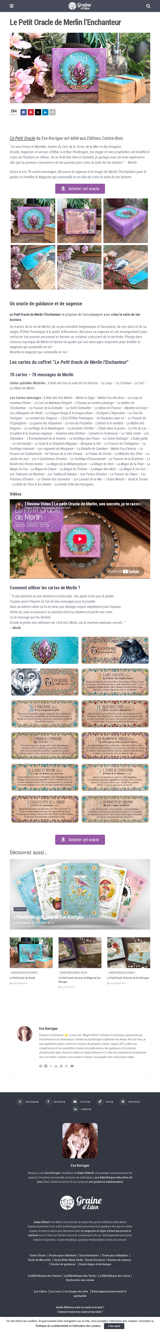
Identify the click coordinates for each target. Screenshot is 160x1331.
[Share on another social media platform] (52, 112)
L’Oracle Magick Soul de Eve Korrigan (48, 917)
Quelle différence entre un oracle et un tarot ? (80, 1307)
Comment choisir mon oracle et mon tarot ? (80, 1311)
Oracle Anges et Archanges (95, 1264)
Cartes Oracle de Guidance (24, 973)
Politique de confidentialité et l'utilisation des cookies (68, 1325)
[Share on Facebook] (23, 112)
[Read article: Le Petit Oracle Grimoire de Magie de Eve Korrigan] (80, 952)
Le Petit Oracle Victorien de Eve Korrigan (128, 977)
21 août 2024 (40, 923)
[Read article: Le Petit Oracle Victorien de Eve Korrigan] (128, 952)
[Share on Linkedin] (45, 112)
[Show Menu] (11, 6)
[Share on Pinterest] (31, 112)
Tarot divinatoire (89, 1255)
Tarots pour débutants (115, 1255)
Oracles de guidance (63, 1264)
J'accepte (114, 1326)
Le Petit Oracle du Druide (22, 977)
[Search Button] (148, 6)
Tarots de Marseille (39, 1259)
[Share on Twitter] (38, 112)
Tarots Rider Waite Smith (68, 1259)
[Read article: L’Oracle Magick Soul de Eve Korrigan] (80, 894)
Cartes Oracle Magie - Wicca (73, 973)
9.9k (52, 923)
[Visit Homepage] (79, 6)
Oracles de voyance (119, 1259)
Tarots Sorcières (95, 1259)
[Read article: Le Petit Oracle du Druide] (31, 952)
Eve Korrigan (23, 923)
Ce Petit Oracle (22, 138)
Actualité (20, 909)
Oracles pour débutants (62, 1255)
